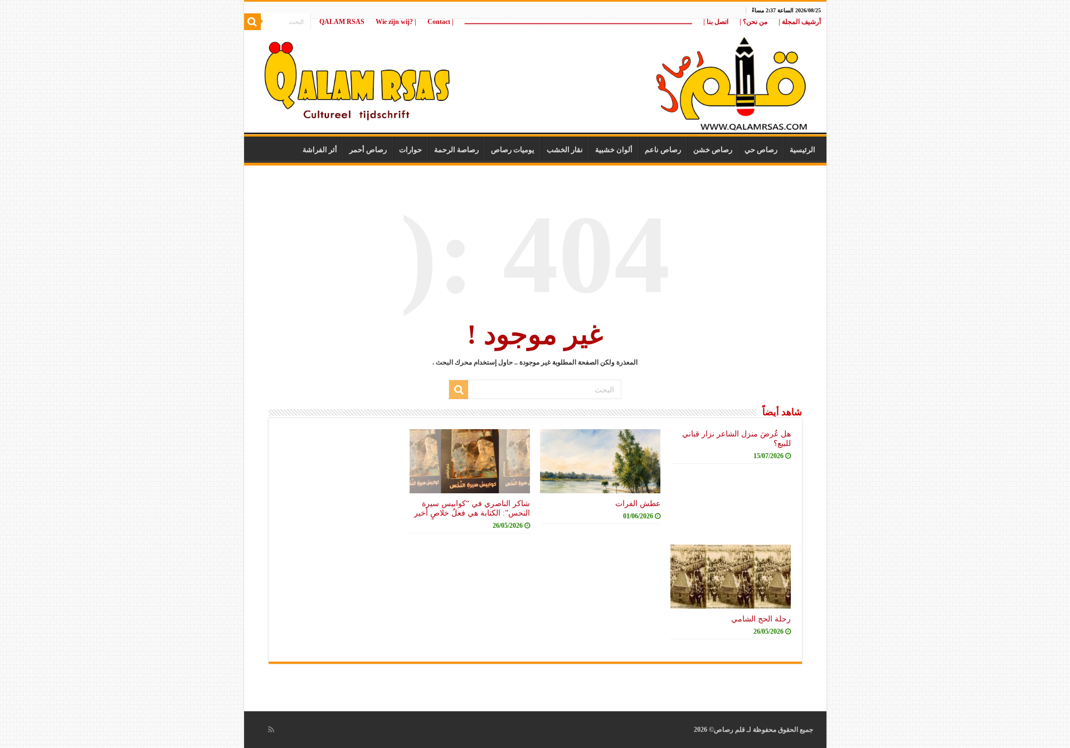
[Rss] (271, 729)
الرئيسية (802, 149)
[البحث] (252, 21)
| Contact (440, 22)
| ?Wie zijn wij (396, 22)
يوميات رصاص (512, 149)
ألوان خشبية (614, 149)
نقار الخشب (565, 149)
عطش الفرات (637, 503)
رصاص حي (761, 149)
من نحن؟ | (753, 22)
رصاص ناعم (663, 149)
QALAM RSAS (341, 22)
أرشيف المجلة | (800, 22)
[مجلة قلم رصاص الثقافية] (535, 78)
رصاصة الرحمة (456, 149)
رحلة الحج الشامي (761, 618)
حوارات (410, 149)
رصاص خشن (712, 149)
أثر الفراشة (320, 149)
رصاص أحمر (368, 149)
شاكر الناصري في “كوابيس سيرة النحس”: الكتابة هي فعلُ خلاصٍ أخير (472, 508)
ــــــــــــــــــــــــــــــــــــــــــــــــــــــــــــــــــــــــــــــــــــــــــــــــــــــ (578, 22)
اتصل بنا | (715, 22)
